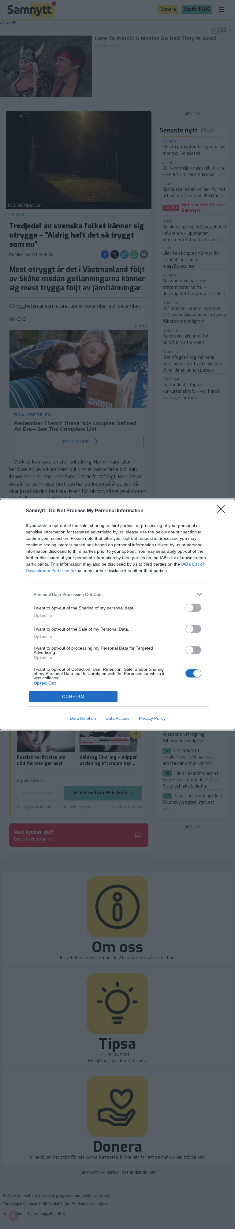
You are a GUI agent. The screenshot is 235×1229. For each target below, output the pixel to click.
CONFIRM (73, 696)
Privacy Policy (152, 718)
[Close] (223, 511)
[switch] (193, 608)
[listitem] (117, 594)
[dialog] (117, 614)
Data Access (117, 718)
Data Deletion (83, 718)
